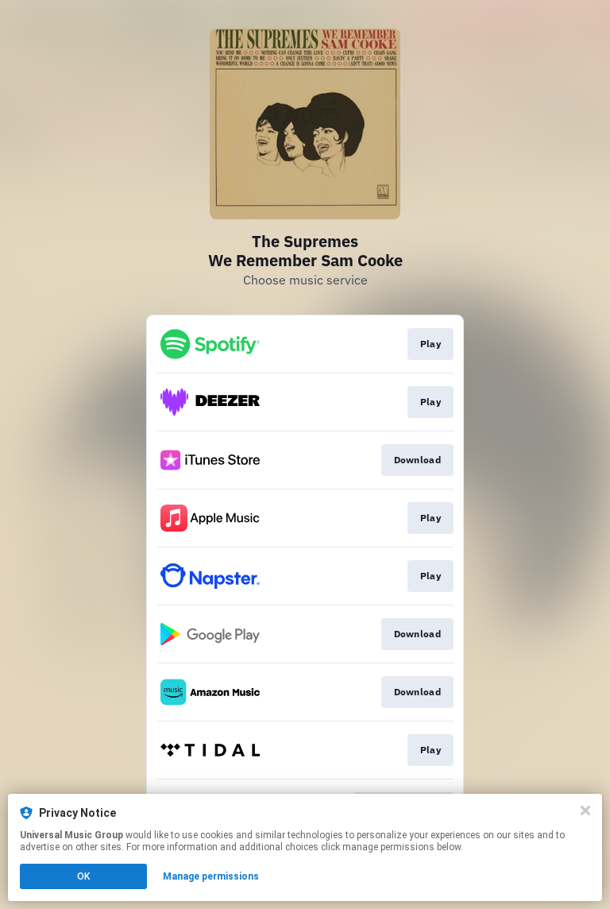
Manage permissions (211, 876)
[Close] (585, 810)
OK (83, 876)
